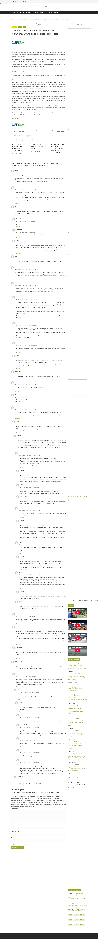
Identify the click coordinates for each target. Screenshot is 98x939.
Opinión (36, 12)
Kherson (19, 39)
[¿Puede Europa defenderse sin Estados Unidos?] (38, 140)
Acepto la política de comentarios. (21, 844)
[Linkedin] (18, 43)
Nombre (13, 825)
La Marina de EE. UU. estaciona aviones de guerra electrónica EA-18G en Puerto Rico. (77, 758)
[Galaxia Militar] (3, 3)
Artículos (28, 12)
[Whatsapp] (20, 43)
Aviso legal (57, 12)
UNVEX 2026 (73, 777)
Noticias (14, 12)
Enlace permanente (32, 173)
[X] (16, 43)
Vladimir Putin (37, 39)
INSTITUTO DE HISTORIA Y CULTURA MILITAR (77, 496)
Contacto (49, 12)
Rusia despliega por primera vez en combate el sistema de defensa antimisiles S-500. (76, 688)
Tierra (24, 26)
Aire (59, 936)
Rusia (26, 39)
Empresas (42, 12)
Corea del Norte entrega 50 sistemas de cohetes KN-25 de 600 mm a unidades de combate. (77, 699)
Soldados (29, 39)
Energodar (15, 39)
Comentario (14, 808)
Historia (22, 12)
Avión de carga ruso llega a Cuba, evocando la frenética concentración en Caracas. (77, 734)
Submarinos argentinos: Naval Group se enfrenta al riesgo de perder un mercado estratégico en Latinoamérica (77, 914)
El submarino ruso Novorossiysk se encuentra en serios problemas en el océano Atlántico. (76, 678)
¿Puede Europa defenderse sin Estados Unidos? (38, 146)
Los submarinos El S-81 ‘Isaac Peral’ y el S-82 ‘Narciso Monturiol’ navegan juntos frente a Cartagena (77, 898)
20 (40, 151)
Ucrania (33, 39)
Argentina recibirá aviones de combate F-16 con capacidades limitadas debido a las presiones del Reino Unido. (77, 768)
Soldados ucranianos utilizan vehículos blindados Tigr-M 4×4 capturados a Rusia (24, 130)
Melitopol (23, 39)
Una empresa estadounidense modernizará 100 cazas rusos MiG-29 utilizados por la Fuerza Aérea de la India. (77, 667)
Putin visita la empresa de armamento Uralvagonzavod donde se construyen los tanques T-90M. (58, 148)
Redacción (23, 36)
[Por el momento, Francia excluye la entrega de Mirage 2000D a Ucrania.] (19, 140)
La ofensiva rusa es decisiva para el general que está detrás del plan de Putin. (52, 130)
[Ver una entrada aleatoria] (85, 12)
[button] (17, 12)
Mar (53, 936)
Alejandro (70, 909)
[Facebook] (13, 43)
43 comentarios (35, 36)
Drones (50, 936)
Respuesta (17, 184)
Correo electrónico (16, 831)
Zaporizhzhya (43, 39)
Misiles (46, 936)
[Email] (23, 43)
